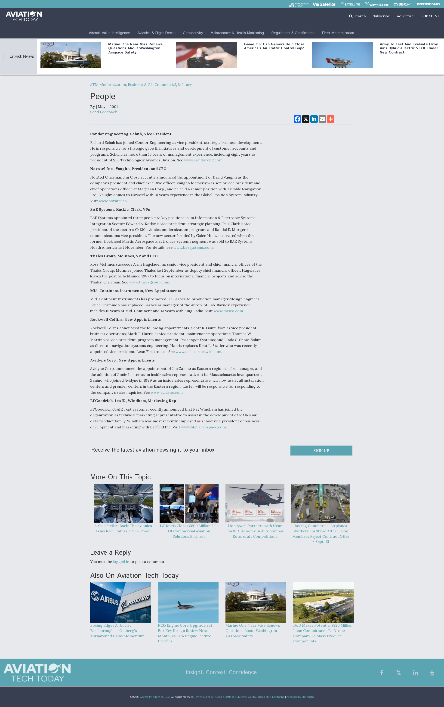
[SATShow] (350, 4)
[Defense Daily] (428, 4)
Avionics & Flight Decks (156, 33)
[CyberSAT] (403, 4)
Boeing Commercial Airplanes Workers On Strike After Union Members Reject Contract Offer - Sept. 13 (320, 533)
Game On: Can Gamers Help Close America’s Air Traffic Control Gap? (274, 46)
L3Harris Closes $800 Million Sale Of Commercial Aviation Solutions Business (189, 531)
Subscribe (381, 16)
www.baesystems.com (193, 247)
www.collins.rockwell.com (198, 351)
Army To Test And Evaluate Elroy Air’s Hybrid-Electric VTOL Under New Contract (409, 48)
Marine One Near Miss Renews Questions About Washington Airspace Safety (135, 48)
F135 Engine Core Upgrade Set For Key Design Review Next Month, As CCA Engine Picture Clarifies (185, 633)
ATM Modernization (108, 84)
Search (359, 16)
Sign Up (321, 450)
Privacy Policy (204, 696)
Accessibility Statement (300, 696)
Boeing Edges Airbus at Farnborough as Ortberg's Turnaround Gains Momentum (117, 630)
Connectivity (193, 33)
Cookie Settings (224, 696)
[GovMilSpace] (376, 4)
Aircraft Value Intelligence (109, 33)
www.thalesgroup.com (149, 282)
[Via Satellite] (324, 4)
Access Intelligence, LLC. (155, 696)
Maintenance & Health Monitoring (237, 33)
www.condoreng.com (203, 160)
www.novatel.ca (113, 200)
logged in (121, 561)
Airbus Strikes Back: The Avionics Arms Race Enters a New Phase (123, 528)
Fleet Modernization (338, 33)
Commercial (165, 84)
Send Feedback (103, 112)
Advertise (405, 16)
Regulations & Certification (292, 33)
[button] (430, 16)
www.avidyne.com (167, 392)
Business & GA (140, 84)
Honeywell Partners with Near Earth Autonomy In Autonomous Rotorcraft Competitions (255, 531)
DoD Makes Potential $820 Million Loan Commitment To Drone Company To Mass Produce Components (322, 633)
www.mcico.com (228, 310)
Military (185, 84)
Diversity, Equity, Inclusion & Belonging (260, 696)
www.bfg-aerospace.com (203, 427)
